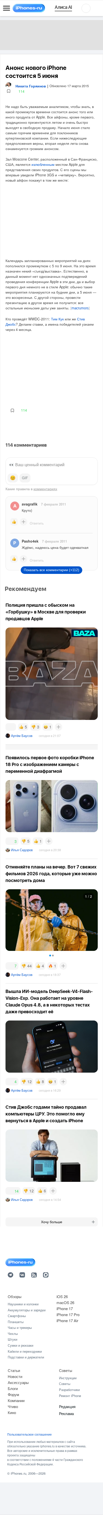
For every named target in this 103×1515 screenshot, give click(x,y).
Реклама (66, 1413)
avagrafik (30, 504)
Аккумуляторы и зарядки (27, 1310)
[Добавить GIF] (25, 477)
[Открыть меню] (6, 8)
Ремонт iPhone (70, 1395)
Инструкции (67, 1377)
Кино (12, 1412)
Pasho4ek (30, 541)
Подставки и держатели (26, 1357)
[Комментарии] (11, 727)
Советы (65, 1370)
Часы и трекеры (20, 1327)
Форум (13, 1394)
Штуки (12, 1339)
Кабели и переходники (25, 1351)
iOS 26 (62, 1296)
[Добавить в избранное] (8, 91)
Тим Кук (57, 318)
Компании (16, 1400)
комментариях (45, 488)
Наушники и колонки (23, 1304)
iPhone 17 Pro (68, 1314)
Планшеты (16, 1321)
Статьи (14, 1370)
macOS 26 (65, 1302)
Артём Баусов (21, 735)
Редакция (67, 1406)
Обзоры (15, 1296)
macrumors (80, 308)
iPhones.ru (18, 1473)
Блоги (13, 1388)
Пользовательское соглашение (29, 1434)
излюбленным (43, 164)
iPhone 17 (64, 1308)
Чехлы (13, 1333)
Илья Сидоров (22, 849)
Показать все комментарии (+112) (51, 570)
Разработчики (69, 1389)
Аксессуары (18, 1382)
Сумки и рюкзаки (20, 1345)
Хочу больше (51, 1222)
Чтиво (13, 1406)
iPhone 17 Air (67, 1320)
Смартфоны (17, 1315)
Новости (15, 1376)
